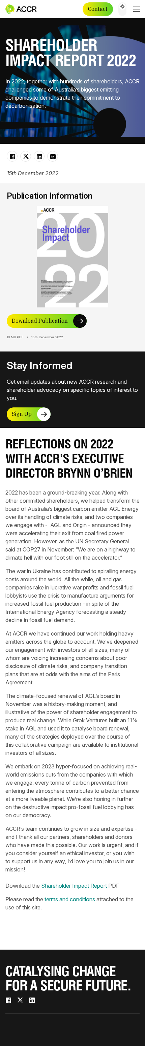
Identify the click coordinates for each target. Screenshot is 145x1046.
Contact (98, 8)
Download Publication (40, 320)
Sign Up (22, 413)
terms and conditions (70, 899)
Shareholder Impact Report (74, 885)
